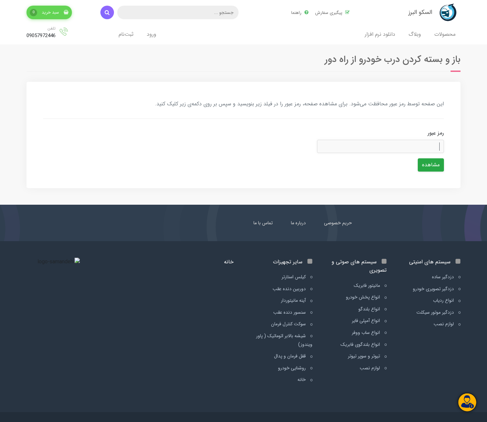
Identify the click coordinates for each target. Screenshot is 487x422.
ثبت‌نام (126, 34)
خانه (302, 379)
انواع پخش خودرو (363, 297)
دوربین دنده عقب (290, 288)
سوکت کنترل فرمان (289, 324)
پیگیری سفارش (329, 12)
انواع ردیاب (444, 300)
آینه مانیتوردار (294, 300)
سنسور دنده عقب (290, 312)
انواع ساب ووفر (366, 332)
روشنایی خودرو (292, 368)
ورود (151, 34)
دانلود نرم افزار (380, 34)
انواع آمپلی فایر (366, 320)
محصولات (445, 34)
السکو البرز (420, 12)
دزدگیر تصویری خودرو (434, 288)
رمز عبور (436, 133)
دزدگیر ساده (443, 277)
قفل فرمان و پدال (290, 356)
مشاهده (431, 165)
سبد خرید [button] (46, 12)
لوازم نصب (444, 324)
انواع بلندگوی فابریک (361, 344)
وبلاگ (414, 34)
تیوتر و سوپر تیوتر (364, 356)
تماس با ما (263, 223)
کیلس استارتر (294, 277)
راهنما (297, 12)
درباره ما (298, 223)
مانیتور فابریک (367, 285)
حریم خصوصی (338, 223)
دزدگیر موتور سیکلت (435, 312)
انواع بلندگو (369, 309)
